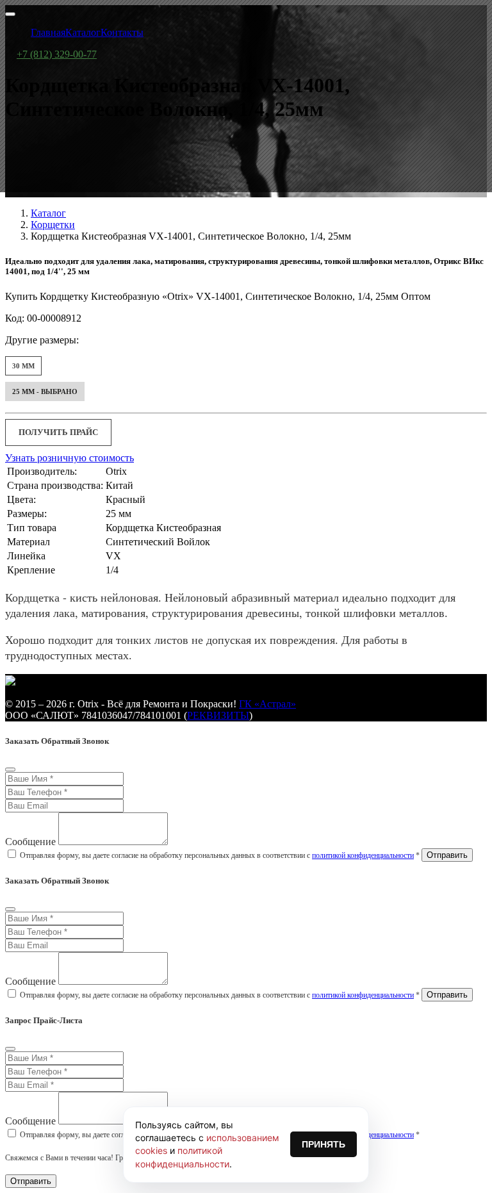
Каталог (48, 213)
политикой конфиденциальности (363, 855)
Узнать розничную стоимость (69, 457)
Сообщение (30, 841)
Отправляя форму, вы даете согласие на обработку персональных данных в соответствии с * (220, 855)
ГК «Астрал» (267, 703)
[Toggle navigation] (10, 14)
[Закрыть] (10, 769)
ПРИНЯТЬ (323, 1144)
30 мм (23, 366)
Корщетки (53, 224)
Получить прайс (58, 432)
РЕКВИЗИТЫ (218, 715)
